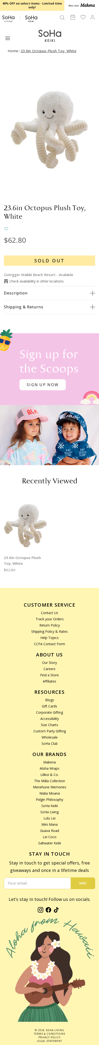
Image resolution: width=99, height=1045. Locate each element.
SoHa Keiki (49, 805)
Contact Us (49, 612)
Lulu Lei (49, 818)
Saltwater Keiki (49, 843)
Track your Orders (50, 619)
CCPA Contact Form (49, 644)
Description (16, 293)
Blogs (49, 700)
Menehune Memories (49, 787)
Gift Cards (49, 706)
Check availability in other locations (36, 281)
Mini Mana (49, 824)
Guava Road (49, 830)
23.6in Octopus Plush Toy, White (48, 50)
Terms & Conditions (49, 1033)
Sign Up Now (43, 384)
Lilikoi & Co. (49, 774)
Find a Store (49, 675)
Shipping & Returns (23, 307)
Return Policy (49, 625)
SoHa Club (50, 743)
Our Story (49, 662)
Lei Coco (49, 837)
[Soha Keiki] (49, 36)
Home (13, 50)
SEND (83, 883)
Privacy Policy (49, 1037)
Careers (49, 669)
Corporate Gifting (49, 712)
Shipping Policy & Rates (49, 631)
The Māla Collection (49, 781)
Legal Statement (49, 1041)
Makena (49, 762)
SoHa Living (49, 812)
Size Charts (49, 725)
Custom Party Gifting (49, 731)
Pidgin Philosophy (49, 799)
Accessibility (49, 718)
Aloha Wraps (49, 768)
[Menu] (7, 38)
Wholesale (50, 737)
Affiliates (49, 681)
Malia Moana (49, 793)
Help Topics (49, 637)
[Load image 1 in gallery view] (49, 130)
